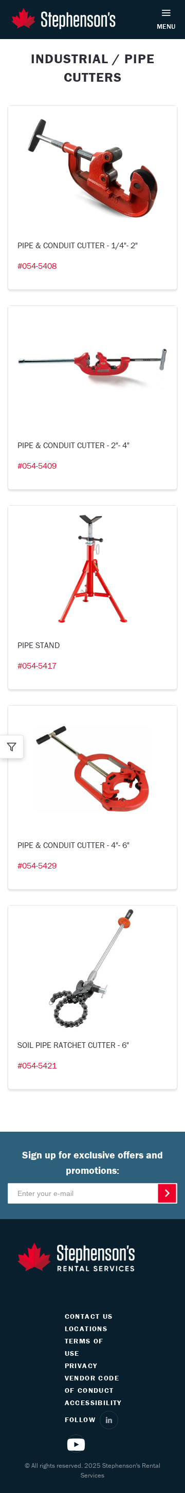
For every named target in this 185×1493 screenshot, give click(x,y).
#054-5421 (37, 1065)
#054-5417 (37, 665)
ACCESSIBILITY (93, 1402)
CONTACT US (89, 1316)
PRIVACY (81, 1365)
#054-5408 (37, 266)
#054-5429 (37, 865)
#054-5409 (37, 465)
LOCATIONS (86, 1328)
